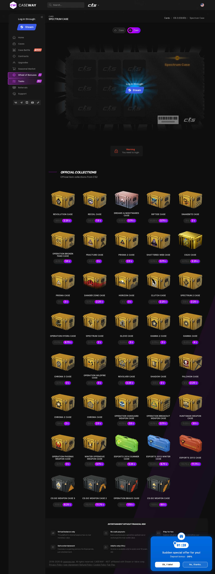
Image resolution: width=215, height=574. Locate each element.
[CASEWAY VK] (16, 102)
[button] (26, 81)
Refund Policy (86, 565)
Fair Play (111, 565)
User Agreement (71, 565)
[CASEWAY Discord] (27, 102)
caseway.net (69, 562)
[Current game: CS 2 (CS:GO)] (93, 5)
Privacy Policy (56, 565)
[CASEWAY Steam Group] (38, 102)
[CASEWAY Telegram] (21, 102)
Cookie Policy (99, 565)
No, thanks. (195, 564)
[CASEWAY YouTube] (32, 102)
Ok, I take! (167, 564)
